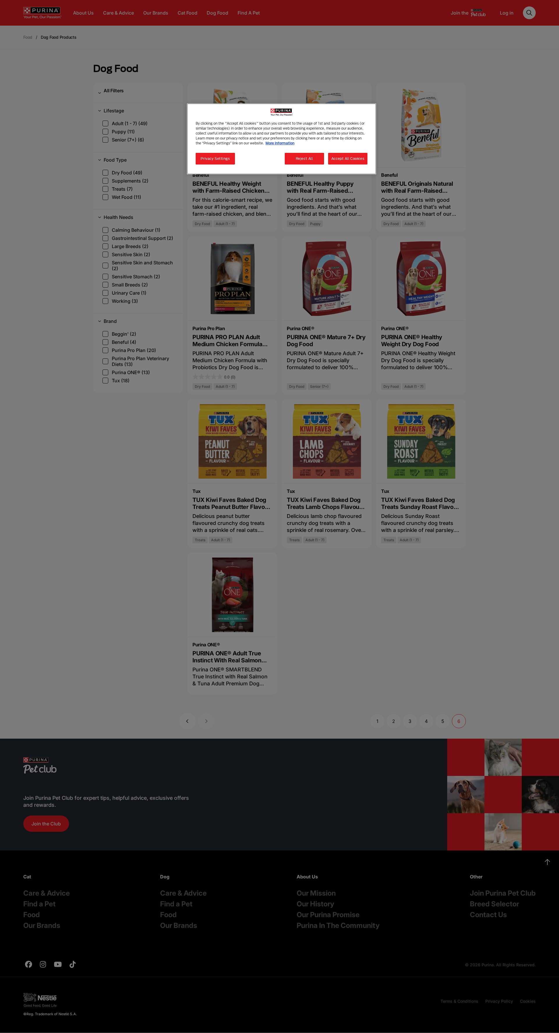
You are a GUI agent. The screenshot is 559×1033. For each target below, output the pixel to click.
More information (280, 143)
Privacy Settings (215, 158)
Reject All (304, 158)
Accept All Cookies (347, 158)
